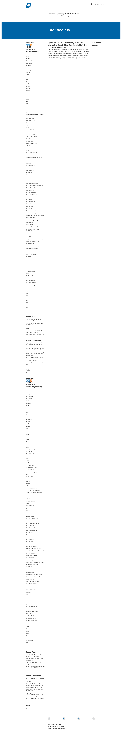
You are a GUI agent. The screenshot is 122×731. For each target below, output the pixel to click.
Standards (28, 90)
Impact (27, 168)
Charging (28, 58)
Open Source (29, 83)
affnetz (27, 348)
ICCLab (27, 103)
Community (28, 70)
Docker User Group (30, 278)
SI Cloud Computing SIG (31, 285)
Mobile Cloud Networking (31, 143)
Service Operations (30, 222)
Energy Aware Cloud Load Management (35, 215)
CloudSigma (28, 256)
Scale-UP (28, 145)
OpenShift (28, 86)
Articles (27, 56)
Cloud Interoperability (30, 197)
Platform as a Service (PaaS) (32, 246)
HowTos (27, 77)
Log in (27, 372)
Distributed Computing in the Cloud (33, 213)
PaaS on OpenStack (30, 217)
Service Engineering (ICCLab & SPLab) (63, 14)
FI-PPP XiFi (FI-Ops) (30, 134)
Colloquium (28, 67)
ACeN (27, 293)
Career (27, 99)
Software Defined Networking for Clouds (35, 226)
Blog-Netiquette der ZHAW (56, 726)
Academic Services (30, 170)
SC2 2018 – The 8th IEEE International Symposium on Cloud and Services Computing (35, 359)
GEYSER (28, 138)
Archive (27, 273)
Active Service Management (32, 183)
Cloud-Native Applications (31, 210)
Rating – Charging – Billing (32, 220)
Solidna (27, 307)
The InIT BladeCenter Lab (31, 152)
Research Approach (30, 165)
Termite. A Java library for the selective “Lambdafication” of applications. (35, 344)
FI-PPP (27, 127)
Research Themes (30, 236)
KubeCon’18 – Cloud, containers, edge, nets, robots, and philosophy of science (35, 354)
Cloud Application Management (33, 187)
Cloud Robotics (29, 60)
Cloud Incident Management (32, 194)
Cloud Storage (29, 63)
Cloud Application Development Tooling (34, 185)
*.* (26, 54)
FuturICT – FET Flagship (31, 136)
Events (27, 74)
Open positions (30, 49)
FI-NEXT (28, 125)
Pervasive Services (30, 243)
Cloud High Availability (31, 192)
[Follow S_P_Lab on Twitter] (29, 45)
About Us (97, 4)
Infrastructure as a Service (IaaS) (33, 241)
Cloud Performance (30, 203)
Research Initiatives (30, 181)
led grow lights (29, 342)
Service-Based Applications (32, 248)
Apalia (27, 295)
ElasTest (27, 122)
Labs (27, 101)
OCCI (27, 81)
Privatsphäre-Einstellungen (56, 728)
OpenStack (28, 88)
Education (28, 72)
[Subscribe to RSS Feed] (31, 45)
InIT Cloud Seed (29, 141)
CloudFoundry (29, 65)
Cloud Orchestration (30, 201)
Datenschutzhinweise (54, 724)
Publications (28, 163)
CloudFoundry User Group (32, 275)
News (27, 79)
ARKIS (27, 298)
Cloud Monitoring (29, 199)
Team (27, 268)
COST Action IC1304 (30, 120)
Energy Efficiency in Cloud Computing (34, 239)
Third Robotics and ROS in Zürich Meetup (35, 334)
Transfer (27, 291)
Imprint (102, 4)
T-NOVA (27, 150)
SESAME (28, 148)
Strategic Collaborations (31, 254)
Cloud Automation (30, 190)
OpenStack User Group (31, 280)
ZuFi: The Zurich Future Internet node (34, 157)
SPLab (27, 106)
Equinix (27, 259)
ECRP (27, 300)
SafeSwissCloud (29, 304)
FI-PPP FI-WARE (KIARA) (31, 132)
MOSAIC (28, 302)
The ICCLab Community (31, 271)
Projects (27, 112)
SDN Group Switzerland (31, 282)
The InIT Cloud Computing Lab (33, 155)
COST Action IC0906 (30, 118)
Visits (27, 93)
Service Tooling (29, 224)
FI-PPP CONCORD (30, 129)
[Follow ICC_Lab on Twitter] (27, 45)
